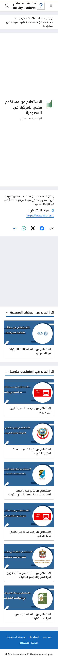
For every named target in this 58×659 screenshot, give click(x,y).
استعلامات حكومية (29, 18)
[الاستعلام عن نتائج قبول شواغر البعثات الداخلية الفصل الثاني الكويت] (29, 480)
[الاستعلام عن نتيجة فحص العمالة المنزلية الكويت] (29, 439)
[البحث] (7, 5)
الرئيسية (49, 18)
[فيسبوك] (41, 228)
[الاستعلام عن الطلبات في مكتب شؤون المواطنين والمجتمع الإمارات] (29, 563)
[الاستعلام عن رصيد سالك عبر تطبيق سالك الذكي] (29, 521)
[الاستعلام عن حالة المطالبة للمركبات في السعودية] (29, 339)
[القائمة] (51, 5)
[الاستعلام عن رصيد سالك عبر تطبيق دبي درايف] (29, 398)
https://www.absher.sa (40, 215)
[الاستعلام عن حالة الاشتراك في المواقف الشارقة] (29, 604)
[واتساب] (23, 228)
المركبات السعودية (22, 312)
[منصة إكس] (32, 228)
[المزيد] (14, 228)
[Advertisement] (29, 66)
